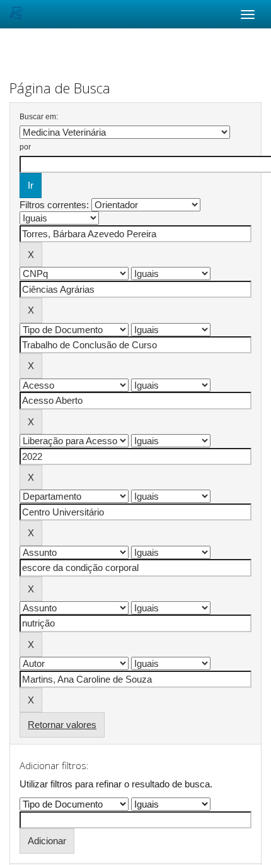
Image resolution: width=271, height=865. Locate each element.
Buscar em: (39, 116)
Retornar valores (62, 724)
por (25, 147)
